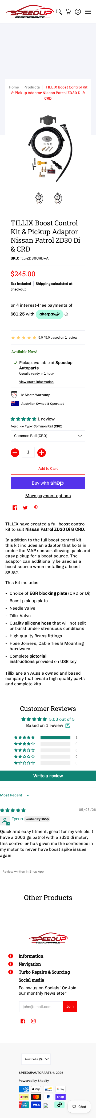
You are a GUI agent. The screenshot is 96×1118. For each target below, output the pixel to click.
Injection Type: (36, 426)
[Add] (41, 452)
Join (70, 1006)
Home (14, 87)
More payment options (48, 495)
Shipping (43, 284)
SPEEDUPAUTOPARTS (35, 1073)
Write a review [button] (48, 775)
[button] (68, 11)
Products (31, 87)
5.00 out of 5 (62, 719)
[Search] (58, 11)
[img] (13, 810)
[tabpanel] (48, 605)
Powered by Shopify (34, 1081)
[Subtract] (15, 452)
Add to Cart (48, 468)
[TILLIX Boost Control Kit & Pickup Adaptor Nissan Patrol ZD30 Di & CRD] (38, 198)
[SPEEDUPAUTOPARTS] (29, 11)
